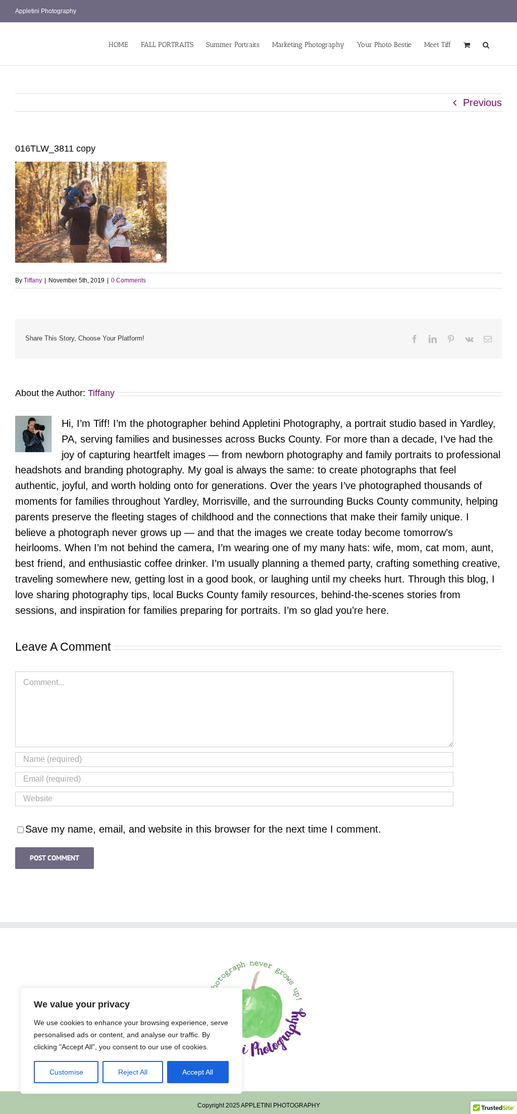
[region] (131, 1041)
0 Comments (128, 280)
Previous (482, 102)
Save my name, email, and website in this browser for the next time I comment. (203, 829)
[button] (486, 44)
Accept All (197, 1072)
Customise (66, 1072)
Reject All (132, 1072)
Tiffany (33, 280)
